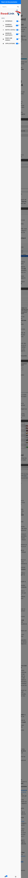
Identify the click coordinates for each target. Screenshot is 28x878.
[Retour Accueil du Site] (10, 12)
